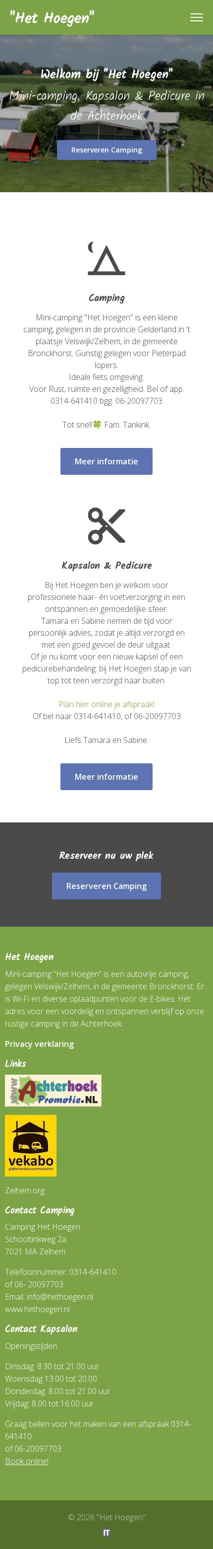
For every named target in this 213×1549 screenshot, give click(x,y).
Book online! (27, 1461)
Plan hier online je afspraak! (106, 704)
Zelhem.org (25, 1190)
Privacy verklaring (39, 1043)
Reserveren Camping (106, 149)
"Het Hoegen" (52, 19)
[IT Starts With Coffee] (106, 1531)
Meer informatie (106, 461)
